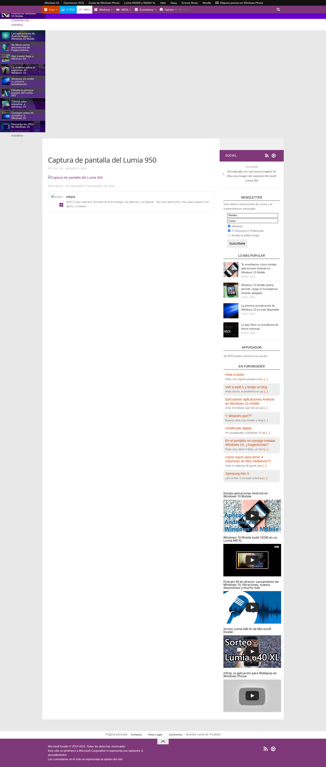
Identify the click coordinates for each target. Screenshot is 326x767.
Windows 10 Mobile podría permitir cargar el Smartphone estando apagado (259, 289)
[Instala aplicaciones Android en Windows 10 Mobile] (252, 516)
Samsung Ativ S (237, 474)
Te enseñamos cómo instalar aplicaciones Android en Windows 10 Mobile (259, 268)
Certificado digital (238, 428)
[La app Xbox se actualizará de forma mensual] (230, 329)
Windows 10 (52, 2)
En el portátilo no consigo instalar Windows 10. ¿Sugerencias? (250, 443)
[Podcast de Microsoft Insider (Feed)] (273, 155)
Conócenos (175, 734)
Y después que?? (238, 416)
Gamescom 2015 (74, 2)
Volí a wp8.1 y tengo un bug (246, 387)
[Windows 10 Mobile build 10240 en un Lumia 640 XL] (252, 560)
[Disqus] (131, 267)
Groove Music (189, 2)
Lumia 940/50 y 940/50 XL (140, 2)
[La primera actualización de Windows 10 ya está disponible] (230, 310)
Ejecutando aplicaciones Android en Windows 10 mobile (249, 401)
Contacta (136, 734)
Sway (174, 2)
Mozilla (207, 2)
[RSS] (266, 155)
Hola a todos (234, 375)
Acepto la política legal (245, 235)
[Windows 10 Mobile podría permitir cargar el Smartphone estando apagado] (230, 290)
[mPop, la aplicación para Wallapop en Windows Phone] (252, 696)
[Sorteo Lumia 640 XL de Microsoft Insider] (252, 651)
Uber (163, 2)
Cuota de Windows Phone (104, 2)
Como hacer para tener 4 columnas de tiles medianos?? (248, 459)
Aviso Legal (155, 734)
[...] (266, 379)
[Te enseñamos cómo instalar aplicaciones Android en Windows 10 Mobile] (230, 269)
